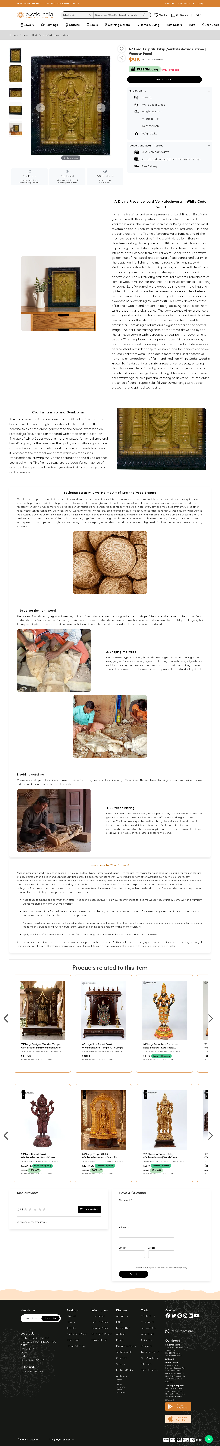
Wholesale (147, 1334)
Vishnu (66, 35)
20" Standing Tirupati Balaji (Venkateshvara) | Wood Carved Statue (160, 1157)
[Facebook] (167, 1316)
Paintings (73, 1340)
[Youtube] (196, 1316)
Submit (134, 1274)
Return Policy (99, 1322)
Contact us (186, 3)
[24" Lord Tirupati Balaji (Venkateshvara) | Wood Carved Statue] (42, 1149)
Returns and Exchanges (156, 159)
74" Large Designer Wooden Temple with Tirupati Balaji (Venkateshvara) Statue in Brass (41, 1047)
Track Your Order (151, 1352)
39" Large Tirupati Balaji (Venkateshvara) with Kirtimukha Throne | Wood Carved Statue (100, 1157)
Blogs (119, 1340)
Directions (169, 1358)
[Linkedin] (191, 1316)
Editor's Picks (124, 1370)
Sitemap (146, 1364)
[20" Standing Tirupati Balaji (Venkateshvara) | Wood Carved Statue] (164, 1149)
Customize (147, 1322)
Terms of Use (165, 1267)
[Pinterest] (179, 1316)
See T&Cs (35, 182)
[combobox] (117, 15)
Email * (122, 1247)
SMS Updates (149, 1370)
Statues (24, 35)
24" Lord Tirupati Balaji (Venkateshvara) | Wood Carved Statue (38, 1157)
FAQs (119, 1322)
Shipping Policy (101, 1334)
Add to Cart (164, 79)
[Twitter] (173, 1316)
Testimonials (124, 1352)
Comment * (125, 1200)
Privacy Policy (181, 1267)
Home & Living (76, 1346)
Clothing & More (77, 1334)
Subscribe (50, 1318)
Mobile (151, 1247)
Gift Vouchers (149, 1358)
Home (12, 35)
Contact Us (148, 1316)
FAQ (200, 3)
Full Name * (125, 1227)
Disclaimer (98, 1316)
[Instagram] (185, 1316)
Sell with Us (148, 1328)
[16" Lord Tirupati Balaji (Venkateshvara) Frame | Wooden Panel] (15, 55)
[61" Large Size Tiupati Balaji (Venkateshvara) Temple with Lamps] (103, 1039)
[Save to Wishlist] (121, 50)
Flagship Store (172, 1345)
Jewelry (71, 1328)
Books (71, 1322)
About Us (122, 1316)
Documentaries (126, 1346)
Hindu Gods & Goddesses (45, 35)
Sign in (169, 3)
